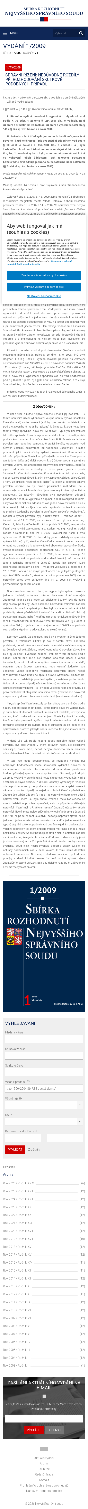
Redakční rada (44, 1474)
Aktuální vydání (44, 1458)
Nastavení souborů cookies (44, 1490)
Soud (8, 1115)
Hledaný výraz (14, 1032)
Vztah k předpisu (17, 1082)
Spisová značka (15, 1049)
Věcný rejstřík (13, 1098)
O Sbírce (44, 1469)
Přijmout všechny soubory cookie (44, 286)
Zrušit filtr (34, 1149)
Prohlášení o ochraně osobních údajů (44, 1485)
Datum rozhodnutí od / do (21, 1131)
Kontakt (44, 1480)
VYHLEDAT (15, 1149)
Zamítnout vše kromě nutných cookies (44, 275)
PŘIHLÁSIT (34, 1430)
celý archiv (9, 1166)
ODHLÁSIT (54, 1430)
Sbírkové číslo (14, 1065)
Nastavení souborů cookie (44, 296)
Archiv (44, 1463)
